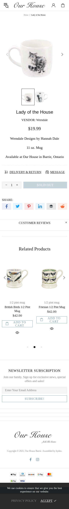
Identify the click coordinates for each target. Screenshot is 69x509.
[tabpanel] (17, 302)
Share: (7, 200)
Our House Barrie (29, 5)
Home (26, 15)
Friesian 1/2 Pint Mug (52, 307)
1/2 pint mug (17, 302)
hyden (59, 451)
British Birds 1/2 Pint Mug (17, 309)
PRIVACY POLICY (24, 500)
